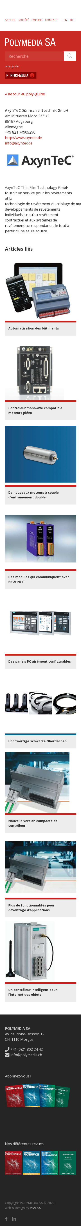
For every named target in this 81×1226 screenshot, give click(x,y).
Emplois (37, 20)
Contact (51, 20)
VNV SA (35, 1208)
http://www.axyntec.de (23, 137)
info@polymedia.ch (26, 1054)
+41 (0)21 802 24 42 (26, 1049)
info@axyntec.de (18, 143)
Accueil (10, 20)
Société (23, 20)
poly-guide (12, 66)
